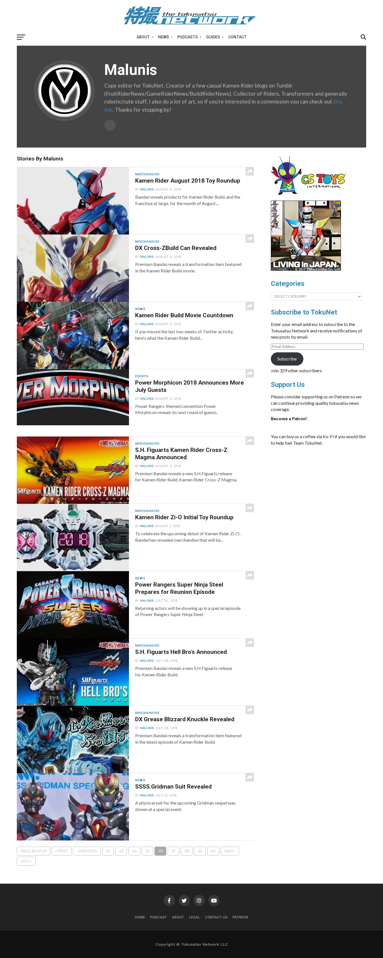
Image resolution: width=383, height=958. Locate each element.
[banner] (306, 269)
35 (147, 851)
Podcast (158, 917)
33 (121, 851)
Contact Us (216, 917)
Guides (213, 37)
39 (200, 851)
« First (61, 851)
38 (186, 851)
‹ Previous (87, 851)
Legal (194, 917)
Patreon (240, 917)
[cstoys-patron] (311, 197)
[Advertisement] (324, 492)
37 (173, 851)
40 (213, 851)
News (163, 37)
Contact (237, 37)
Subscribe (287, 358)
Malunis (147, 189)
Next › (230, 851)
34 (134, 851)
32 (108, 851)
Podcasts (187, 37)
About (143, 37)
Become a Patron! (289, 418)
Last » (26, 861)
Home (140, 917)
